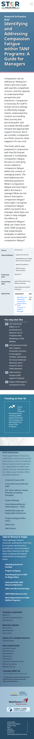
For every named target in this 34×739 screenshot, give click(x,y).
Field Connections (8, 651)
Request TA (6, 615)
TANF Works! (10, 528)
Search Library (7, 628)
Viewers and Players (13, 724)
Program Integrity (12, 571)
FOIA (8, 727)
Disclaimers (11, 731)
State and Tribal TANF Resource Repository (14, 583)
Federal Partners (7, 654)
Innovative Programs (9, 648)
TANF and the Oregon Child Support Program (16, 375)
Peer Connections (10, 646)
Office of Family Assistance (10, 681)
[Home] (10, 5)
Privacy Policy (11, 725)
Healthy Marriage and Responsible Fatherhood (15, 511)
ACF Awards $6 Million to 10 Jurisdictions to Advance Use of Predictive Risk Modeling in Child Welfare (16, 333)
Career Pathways (12, 500)
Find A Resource (7, 620)
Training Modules (8, 641)
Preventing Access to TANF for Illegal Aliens (16, 575)
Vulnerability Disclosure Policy (17, 734)
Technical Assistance (12, 612)
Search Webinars (8, 630)
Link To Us (10, 732)
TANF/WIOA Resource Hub (16, 594)
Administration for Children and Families (14, 679)
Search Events (7, 633)
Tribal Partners (7, 659)
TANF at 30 (9, 524)
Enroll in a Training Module (16, 638)
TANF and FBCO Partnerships (17, 588)
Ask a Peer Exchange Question (12, 618)
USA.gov (10, 729)
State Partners (7, 656)
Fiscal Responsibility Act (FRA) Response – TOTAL (15, 505)
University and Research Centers (13, 661)
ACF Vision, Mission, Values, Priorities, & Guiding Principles (16, 492)
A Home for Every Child (14, 480)
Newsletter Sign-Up (8, 667)
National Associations (9, 664)
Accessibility (11, 722)
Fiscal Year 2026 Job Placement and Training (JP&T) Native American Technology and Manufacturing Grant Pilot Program (17, 417)
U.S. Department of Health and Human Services (16, 677)
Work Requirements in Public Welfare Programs (17, 598)
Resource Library (10, 625)
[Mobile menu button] (31, 3)
